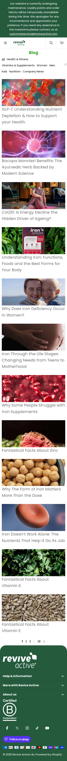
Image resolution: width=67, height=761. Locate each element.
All (3, 59)
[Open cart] (61, 42)
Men (52, 65)
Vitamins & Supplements (18, 65)
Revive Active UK (23, 754)
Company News (33, 71)
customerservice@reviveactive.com (33, 34)
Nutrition (15, 71)
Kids (4, 71)
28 (39, 641)
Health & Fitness (17, 59)
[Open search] (51, 42)
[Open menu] (5, 42)
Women (42, 65)
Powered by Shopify (49, 754)
